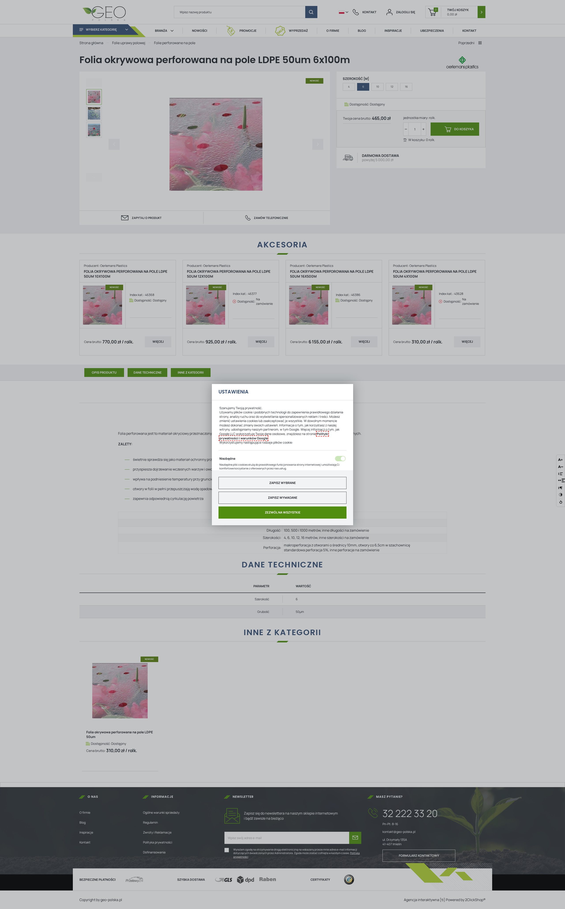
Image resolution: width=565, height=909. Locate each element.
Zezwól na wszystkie (282, 512)
